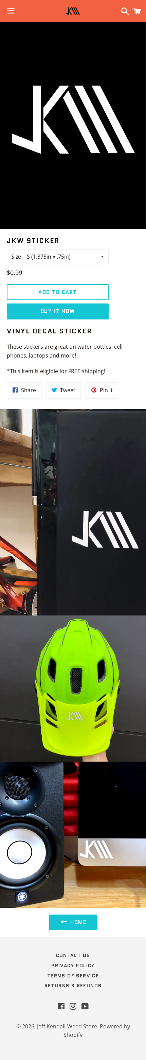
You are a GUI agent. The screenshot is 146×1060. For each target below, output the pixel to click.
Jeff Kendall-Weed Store (67, 1026)
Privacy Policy (73, 965)
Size (16, 256)
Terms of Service (73, 975)
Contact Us (73, 955)
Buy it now (58, 311)
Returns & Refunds (73, 985)
